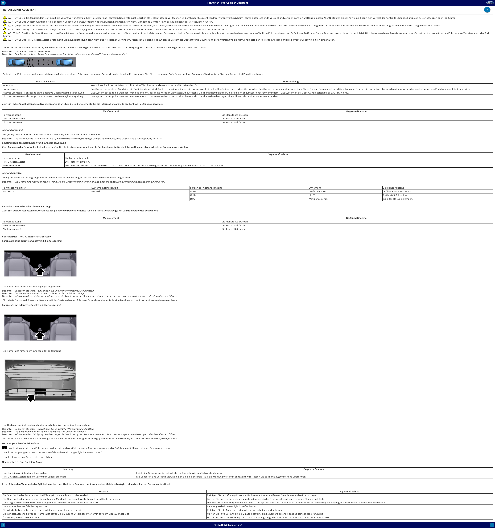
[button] (3, 3)
